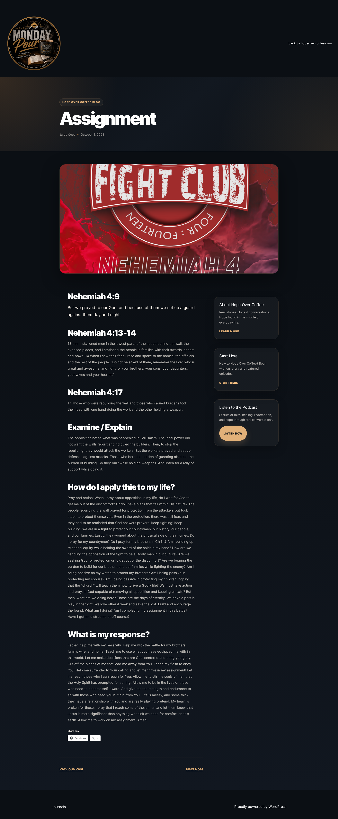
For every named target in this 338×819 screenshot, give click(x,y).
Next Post (194, 769)
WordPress (277, 807)
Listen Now (233, 433)
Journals (59, 807)
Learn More (229, 331)
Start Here (228, 382)
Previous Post (71, 769)
